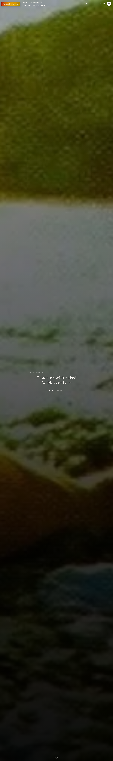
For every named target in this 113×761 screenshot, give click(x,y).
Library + (93, 4)
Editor (52, 390)
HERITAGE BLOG (101, 4)
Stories (41, 372)
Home (88, 4)
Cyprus (37, 372)
